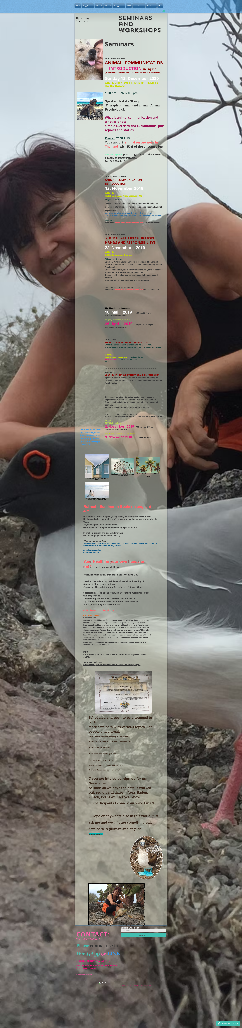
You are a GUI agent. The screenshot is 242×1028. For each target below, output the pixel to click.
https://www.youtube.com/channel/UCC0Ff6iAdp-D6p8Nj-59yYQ (111, 654)
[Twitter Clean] (103, 982)
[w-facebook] (100, 983)
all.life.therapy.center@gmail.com (98, 610)
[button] (164, 10)
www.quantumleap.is (92, 662)
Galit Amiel (88, 527)
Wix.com (150, 985)
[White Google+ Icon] (105, 982)
